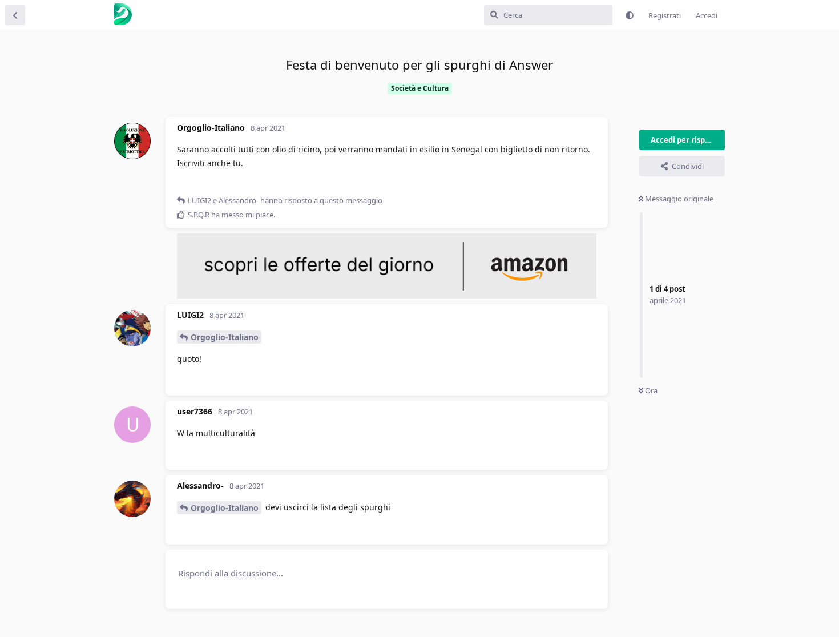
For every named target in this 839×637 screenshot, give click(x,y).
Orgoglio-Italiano (225, 337)
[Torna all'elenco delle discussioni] (15, 15)
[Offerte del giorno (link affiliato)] (386, 296)
